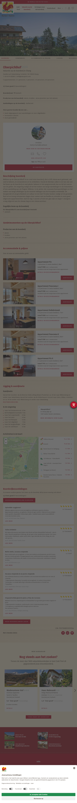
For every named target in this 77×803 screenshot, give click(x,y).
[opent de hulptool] (73, 405)
